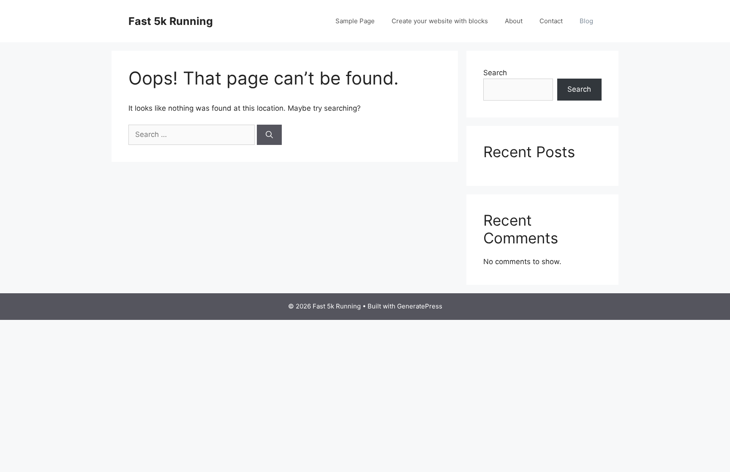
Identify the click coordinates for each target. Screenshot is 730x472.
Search (495, 72)
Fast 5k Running (170, 21)
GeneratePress (419, 306)
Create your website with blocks (440, 21)
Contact (551, 21)
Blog (586, 21)
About (514, 21)
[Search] (269, 135)
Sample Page (355, 21)
